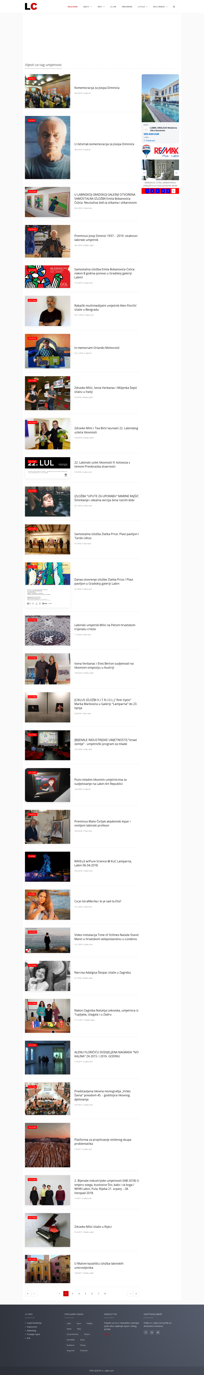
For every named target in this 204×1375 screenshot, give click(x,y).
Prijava (107, 1334)
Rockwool (70, 1345)
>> (176, 173)
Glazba (32, 856)
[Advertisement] (102, 37)
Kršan (82, 1340)
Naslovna (73, 6)
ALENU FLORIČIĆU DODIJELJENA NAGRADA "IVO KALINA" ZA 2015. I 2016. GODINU (106, 1054)
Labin (69, 1323)
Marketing (31, 1330)
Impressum (32, 1326)
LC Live (113, 6)
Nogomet (70, 1350)
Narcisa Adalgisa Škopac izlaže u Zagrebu (102, 972)
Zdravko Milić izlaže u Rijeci (93, 1227)
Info (100, 6)
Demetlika (71, 1340)
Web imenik (127, 6)
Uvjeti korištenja (34, 1323)
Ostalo (32, 79)
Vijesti (86, 6)
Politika (89, 1323)
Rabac (69, 1329)
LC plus (141, 6)
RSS (28, 1338)
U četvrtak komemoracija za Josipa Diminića (104, 144)
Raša (79, 1329)
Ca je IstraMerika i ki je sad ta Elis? (97, 901)
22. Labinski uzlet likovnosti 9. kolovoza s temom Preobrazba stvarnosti (102, 464)
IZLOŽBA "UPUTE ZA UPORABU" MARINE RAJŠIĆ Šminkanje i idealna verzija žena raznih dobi (106, 498)
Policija (82, 1345)
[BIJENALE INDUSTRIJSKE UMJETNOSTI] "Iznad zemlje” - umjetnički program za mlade (105, 742)
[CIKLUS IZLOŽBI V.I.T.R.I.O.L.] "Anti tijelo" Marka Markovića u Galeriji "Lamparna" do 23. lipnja (105, 704)
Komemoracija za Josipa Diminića (96, 88)
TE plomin (84, 1350)
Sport (79, 1323)
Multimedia (159, 6)
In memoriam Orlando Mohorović (97, 348)
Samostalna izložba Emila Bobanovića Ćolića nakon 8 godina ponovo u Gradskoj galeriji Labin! (104, 273)
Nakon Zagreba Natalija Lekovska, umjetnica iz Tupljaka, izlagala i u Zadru (106, 1012)
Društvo (32, 229)
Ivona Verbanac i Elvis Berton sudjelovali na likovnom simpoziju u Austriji (104, 665)
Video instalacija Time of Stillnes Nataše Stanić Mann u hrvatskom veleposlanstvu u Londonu (106, 937)
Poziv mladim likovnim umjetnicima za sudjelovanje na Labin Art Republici (100, 782)
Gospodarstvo (73, 1334)
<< (144, 173)
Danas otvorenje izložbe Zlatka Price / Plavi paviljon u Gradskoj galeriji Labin (103, 581)
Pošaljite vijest (33, 1334)
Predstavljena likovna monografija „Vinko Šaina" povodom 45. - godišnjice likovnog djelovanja (102, 1095)
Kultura (32, 191)
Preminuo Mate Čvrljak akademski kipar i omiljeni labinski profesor (102, 823)
